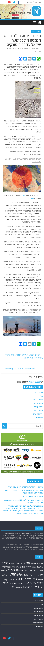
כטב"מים (4, 575)
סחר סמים (14, 579)
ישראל (39, 51)
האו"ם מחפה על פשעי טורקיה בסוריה (18, 368)
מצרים (35, 51)
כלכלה (40, 579)
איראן (26, 563)
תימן (13, 586)
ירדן (21, 575)
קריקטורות (39, 417)
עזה (34, 582)
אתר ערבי (30, 198)
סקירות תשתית (38, 414)
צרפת (15, 583)
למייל (5, 549)
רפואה (30, 587)
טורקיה (7, 48)
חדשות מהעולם (38, 393)
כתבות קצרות (38, 407)
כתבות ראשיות (36, 32)
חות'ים (20, 570)
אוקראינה (34, 563)
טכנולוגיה (27, 574)
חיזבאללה (12, 570)
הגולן (18, 567)
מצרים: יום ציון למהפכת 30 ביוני (33, 496)
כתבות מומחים (38, 403)
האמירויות (23, 567)
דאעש (29, 567)
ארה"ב (6, 563)
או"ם (41, 563)
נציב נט (22, 195)
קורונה (5, 582)
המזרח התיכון (12, 567)
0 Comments (23, 48)
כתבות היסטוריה (38, 400)
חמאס (4, 570)
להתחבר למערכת (35, 382)
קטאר (41, 587)
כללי (41, 396)
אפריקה (13, 564)
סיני (4, 579)
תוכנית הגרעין (19, 587)
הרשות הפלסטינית (31, 570)
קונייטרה (11, 583)
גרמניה (34, 567)
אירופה (19, 563)
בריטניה (40, 566)
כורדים (9, 575)
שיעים (25, 587)
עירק (29, 582)
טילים (34, 575)
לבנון (34, 579)
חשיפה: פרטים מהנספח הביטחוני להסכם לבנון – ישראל (25, 487)
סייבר (10, 579)
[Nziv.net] (40, 22)
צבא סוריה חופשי (22, 583)
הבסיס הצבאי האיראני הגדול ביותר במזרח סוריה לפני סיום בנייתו (24, 356)
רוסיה (36, 586)
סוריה (21, 579)
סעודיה (40, 582)
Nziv (14, 48)
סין (7, 579)
